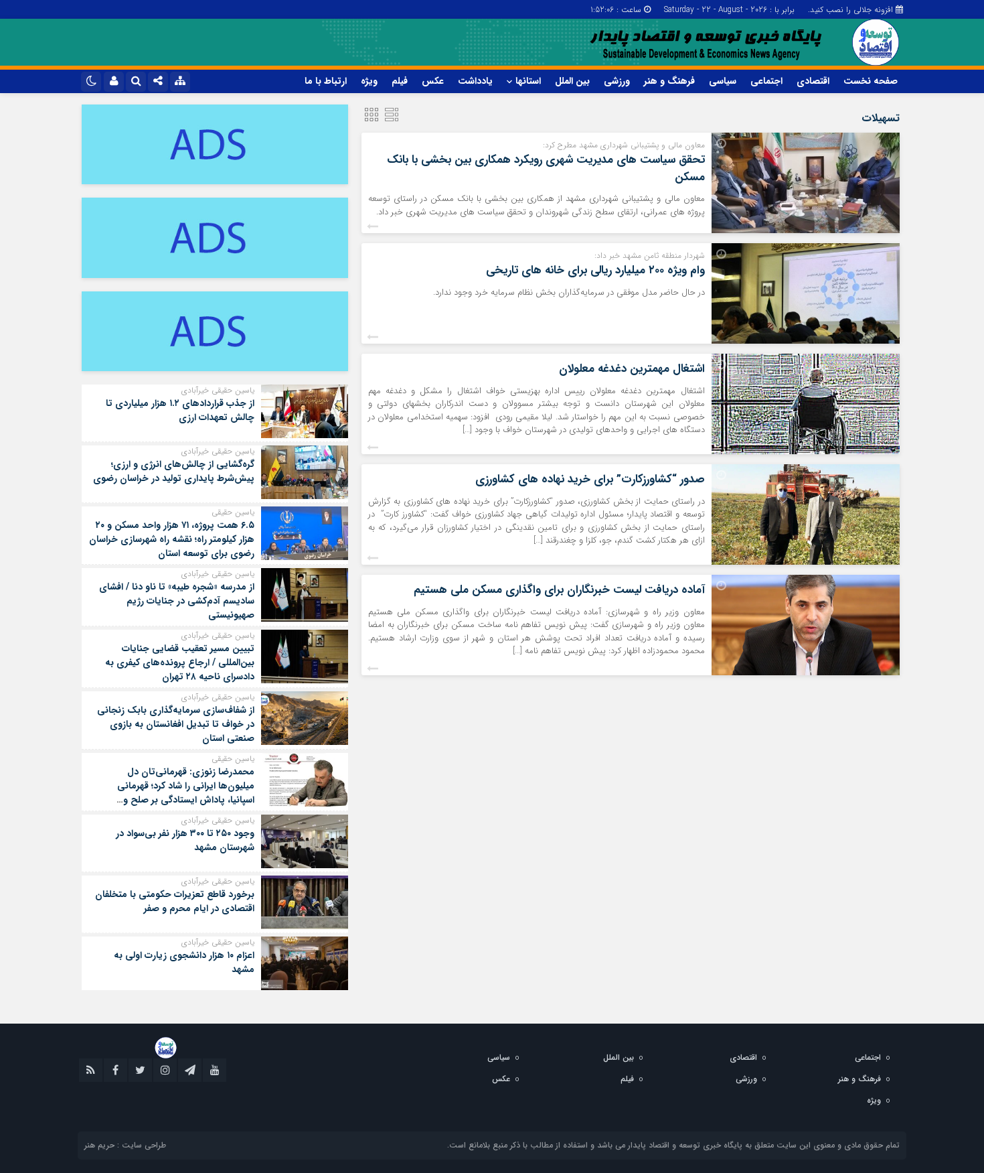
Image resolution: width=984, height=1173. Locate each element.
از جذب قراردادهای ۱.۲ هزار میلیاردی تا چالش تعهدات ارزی (180, 410)
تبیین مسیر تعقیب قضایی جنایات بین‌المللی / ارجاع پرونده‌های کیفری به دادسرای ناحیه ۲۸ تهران (179, 662)
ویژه (369, 81)
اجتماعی (766, 81)
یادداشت (475, 81)
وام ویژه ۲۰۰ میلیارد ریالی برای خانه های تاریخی (595, 270)
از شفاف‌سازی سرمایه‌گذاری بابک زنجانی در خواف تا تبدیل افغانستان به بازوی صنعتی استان (175, 724)
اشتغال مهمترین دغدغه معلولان (632, 369)
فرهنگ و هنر (669, 81)
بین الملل (572, 81)
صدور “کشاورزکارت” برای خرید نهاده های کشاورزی (590, 479)
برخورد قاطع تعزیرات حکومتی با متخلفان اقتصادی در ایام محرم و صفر (174, 901)
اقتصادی (813, 81)
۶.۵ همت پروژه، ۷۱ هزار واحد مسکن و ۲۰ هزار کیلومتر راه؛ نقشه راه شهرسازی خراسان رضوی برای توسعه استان (171, 539)
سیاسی (722, 81)
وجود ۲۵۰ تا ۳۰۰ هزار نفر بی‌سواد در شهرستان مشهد (185, 840)
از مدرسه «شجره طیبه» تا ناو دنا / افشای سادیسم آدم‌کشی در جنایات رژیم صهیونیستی (176, 600)
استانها (528, 81)
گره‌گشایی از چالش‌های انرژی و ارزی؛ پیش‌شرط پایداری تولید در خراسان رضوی (173, 471)
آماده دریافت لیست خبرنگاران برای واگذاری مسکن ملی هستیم (559, 590)
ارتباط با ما (326, 81)
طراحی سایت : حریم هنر (125, 1145)
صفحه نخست (870, 81)
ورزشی (617, 81)
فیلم (400, 81)
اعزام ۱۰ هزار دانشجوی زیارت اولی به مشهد (184, 962)
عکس (433, 81)
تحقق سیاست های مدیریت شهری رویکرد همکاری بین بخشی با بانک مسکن (546, 168)
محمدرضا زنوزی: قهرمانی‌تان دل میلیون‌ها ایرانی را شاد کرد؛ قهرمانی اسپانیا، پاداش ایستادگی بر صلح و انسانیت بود (185, 792)
